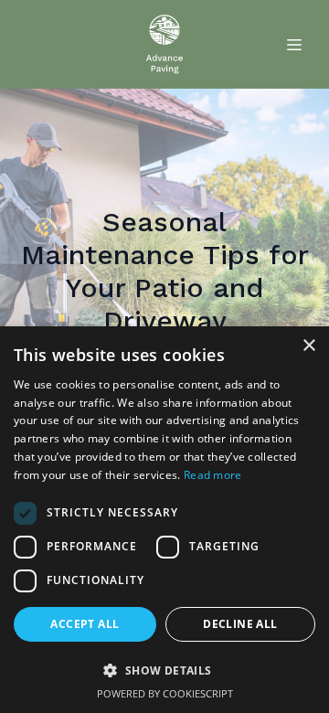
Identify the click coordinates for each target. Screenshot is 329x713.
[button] (164, 670)
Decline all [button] (240, 624)
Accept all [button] (84, 624)
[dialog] (164, 519)
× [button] (308, 346)
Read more (213, 475)
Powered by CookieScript (165, 693)
